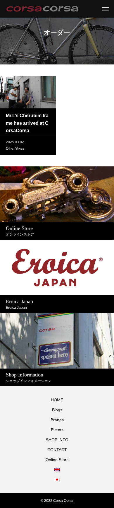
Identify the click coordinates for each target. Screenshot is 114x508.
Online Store (57, 460)
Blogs (57, 410)
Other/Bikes (15, 148)
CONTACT (57, 450)
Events (57, 430)
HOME (57, 400)
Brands (57, 420)
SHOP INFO (57, 440)
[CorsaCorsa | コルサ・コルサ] (42, 9)
